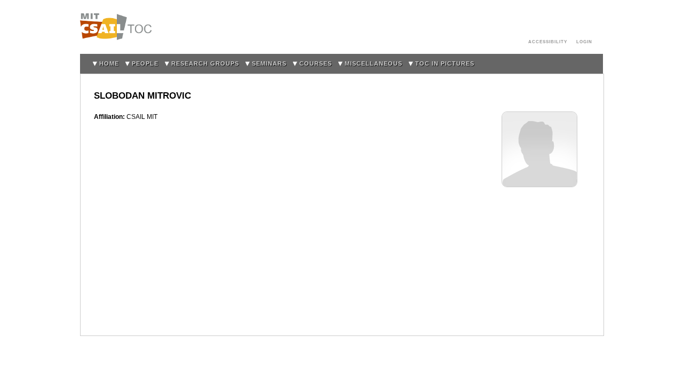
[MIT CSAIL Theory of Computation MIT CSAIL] (118, 27)
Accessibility (547, 41)
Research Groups (205, 63)
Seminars (269, 63)
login (584, 41)
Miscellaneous (373, 63)
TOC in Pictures (444, 63)
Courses (315, 63)
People (145, 63)
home (109, 63)
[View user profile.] (539, 117)
